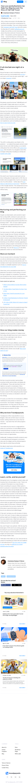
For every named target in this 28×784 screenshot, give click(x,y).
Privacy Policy (5, 765)
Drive (16, 747)
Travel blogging (5, 16)
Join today (14, 470)
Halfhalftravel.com (19, 29)
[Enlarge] (26, 83)
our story (22, 74)
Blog (3, 753)
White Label (18, 753)
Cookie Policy (5, 767)
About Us (16, 247)
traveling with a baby (5, 153)
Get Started (20, 1)
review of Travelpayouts (6, 448)
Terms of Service (6, 763)
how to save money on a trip (7, 123)
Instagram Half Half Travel (10, 27)
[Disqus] (14, 716)
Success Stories (5, 15)
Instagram (8, 78)
